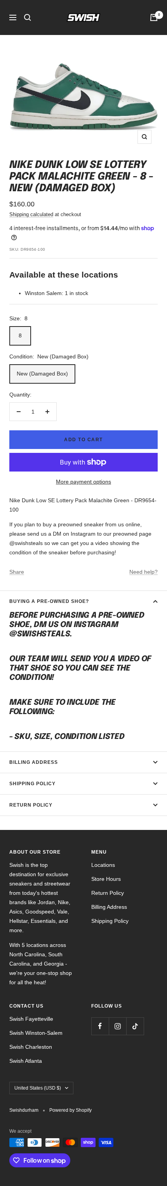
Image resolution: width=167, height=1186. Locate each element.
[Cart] (154, 17)
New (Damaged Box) (42, 373)
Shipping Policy (32, 783)
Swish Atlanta (25, 1061)
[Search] (27, 17)
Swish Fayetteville (31, 1019)
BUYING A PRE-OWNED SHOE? (49, 601)
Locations (103, 865)
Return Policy (30, 805)
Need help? (143, 572)
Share (16, 572)
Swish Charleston (30, 1047)
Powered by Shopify (70, 1110)
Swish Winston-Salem (36, 1033)
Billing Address (33, 762)
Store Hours (106, 879)
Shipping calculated (31, 214)
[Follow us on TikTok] (135, 1026)
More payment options (83, 482)
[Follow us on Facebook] (100, 1026)
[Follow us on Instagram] (117, 1026)
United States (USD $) (37, 1088)
